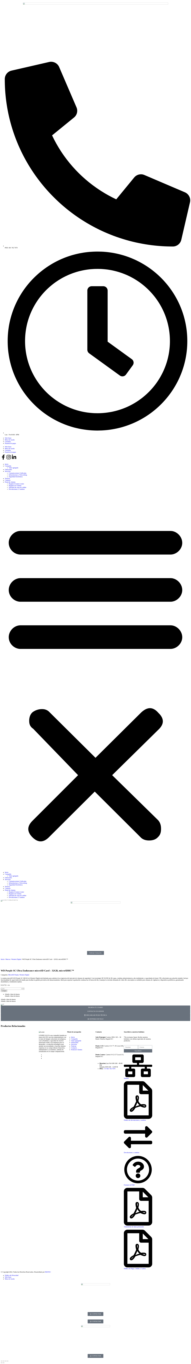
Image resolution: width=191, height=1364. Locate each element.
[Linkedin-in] (14, 457)
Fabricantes (8, 469)
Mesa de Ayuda (10, 440)
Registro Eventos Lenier (16, 484)
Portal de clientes (10, 482)
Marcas (8, 959)
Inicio (6, 464)
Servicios (8, 471)
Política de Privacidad (11, 1275)
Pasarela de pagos (10, 443)
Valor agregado (13, 468)
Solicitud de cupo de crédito (17, 487)
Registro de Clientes (15, 485)
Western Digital (16, 959)
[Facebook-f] (3, 457)
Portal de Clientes (76, 1050)
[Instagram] (8, 457)
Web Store (8, 438)
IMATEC (48, 1272)
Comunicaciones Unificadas (17, 473)
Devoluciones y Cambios (17, 489)
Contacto (7, 480)
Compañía (8, 466)
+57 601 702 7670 (109, 1069)
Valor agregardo (76, 1041)
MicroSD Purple (13, 975)
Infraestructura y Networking (18, 475)
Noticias (7, 478)
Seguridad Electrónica (16, 477)
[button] (95, 681)
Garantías (8, 441)
